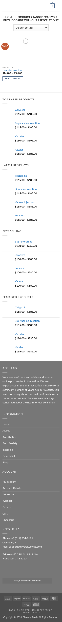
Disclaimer (23, 610)
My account (9, 482)
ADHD (6, 430)
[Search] (58, 6)
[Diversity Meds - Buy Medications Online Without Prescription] (31, 6)
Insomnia (7, 450)
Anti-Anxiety (9, 443)
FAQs (12, 610)
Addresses (8, 494)
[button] (4, 6)
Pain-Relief (8, 456)
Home (9, 17)
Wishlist (7, 501)
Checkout (8, 520)
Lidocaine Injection (12, 70)
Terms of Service (42, 610)
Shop (5, 462)
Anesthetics (9, 437)
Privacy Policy (31, 613)
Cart (5, 513)
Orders (6, 507)
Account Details (11, 488)
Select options (13, 79)
